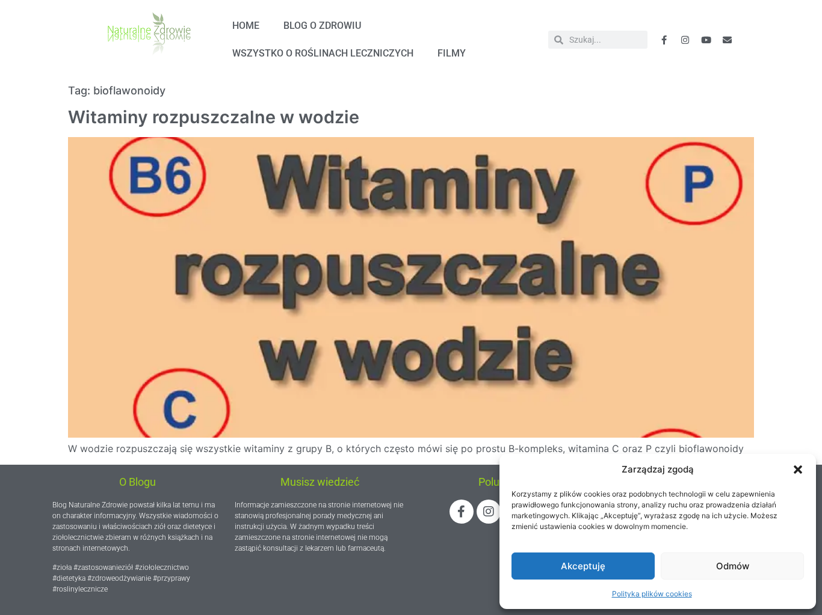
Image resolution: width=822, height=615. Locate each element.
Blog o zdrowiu (322, 25)
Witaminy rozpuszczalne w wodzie (213, 116)
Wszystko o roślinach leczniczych (322, 53)
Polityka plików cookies (652, 593)
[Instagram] (489, 512)
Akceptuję (583, 566)
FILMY (451, 53)
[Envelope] (727, 40)
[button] (798, 470)
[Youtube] (706, 40)
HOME (245, 25)
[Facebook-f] (664, 40)
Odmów (732, 566)
